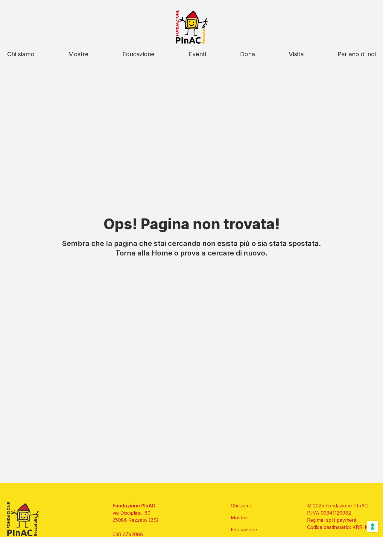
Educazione (138, 54)
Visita (296, 54)
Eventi (197, 54)
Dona (247, 54)
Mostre (78, 54)
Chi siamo (20, 54)
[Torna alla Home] (192, 27)
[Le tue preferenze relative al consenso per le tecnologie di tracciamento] (372, 526)
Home (162, 253)
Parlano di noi (357, 54)
